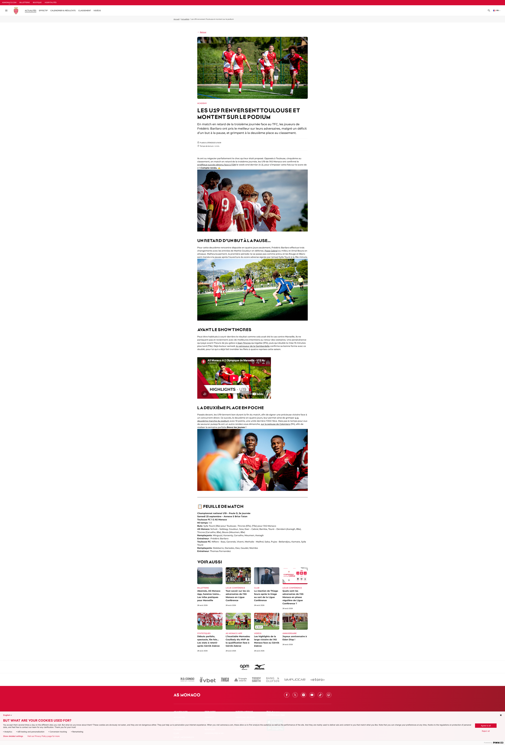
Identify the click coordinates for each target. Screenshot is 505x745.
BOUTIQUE (37, 2)
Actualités (185, 19)
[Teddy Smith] (256, 679)
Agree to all (486, 725)
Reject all (486, 731)
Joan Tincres (244, 343)
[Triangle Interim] (240, 679)
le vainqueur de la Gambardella (253, 346)
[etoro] (317, 679)
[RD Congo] (187, 679)
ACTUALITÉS (30, 10)
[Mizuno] (259, 667)
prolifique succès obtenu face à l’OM (216, 164)
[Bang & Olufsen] (272, 679)
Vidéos (97, 10)
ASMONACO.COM (9, 2)
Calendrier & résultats (63, 10)
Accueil (176, 19)
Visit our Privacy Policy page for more (43, 736)
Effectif (43, 10)
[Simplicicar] (294, 679)
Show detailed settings (13, 736)
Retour (203, 32)
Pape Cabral (271, 251)
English (6, 715)
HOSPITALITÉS (50, 2)
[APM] (244, 667)
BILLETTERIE (24, 2)
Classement (84, 10)
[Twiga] (225, 679)
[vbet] (208, 679)
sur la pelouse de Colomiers (275, 424)
